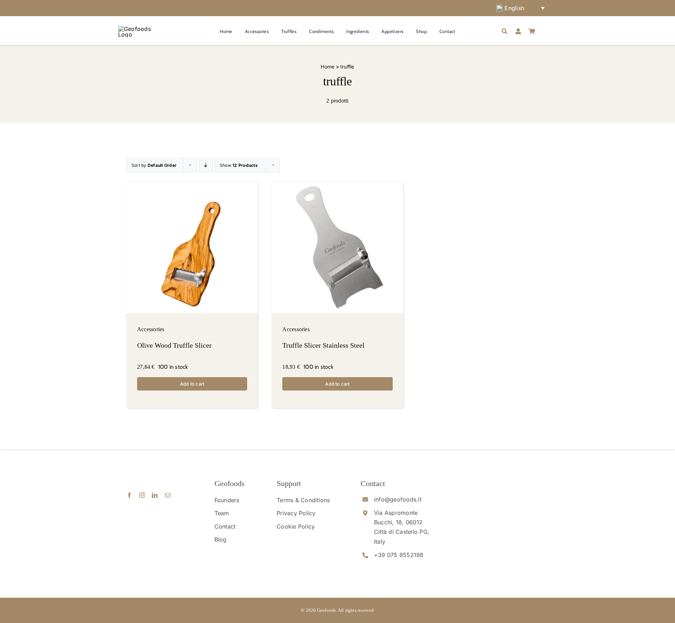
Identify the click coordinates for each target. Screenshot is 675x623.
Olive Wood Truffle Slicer (174, 345)
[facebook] (129, 495)
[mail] (168, 495)
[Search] (504, 31)
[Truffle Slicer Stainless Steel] (337, 247)
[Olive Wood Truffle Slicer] (192, 247)
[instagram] (142, 495)
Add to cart (192, 384)
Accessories (151, 329)
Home (327, 67)
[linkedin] (155, 495)
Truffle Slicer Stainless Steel (323, 345)
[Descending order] (206, 165)
